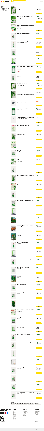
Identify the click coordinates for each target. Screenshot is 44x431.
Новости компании (37, 410)
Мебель (13, 411)
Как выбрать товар (25, 410)
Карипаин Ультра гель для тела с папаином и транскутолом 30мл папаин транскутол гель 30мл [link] (25, 134)
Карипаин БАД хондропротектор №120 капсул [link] (23, 91)
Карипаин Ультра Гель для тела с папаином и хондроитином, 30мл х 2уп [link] (25, 309)
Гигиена (13, 413)
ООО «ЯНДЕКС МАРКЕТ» (40, 429)
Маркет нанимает (36, 414)
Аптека (13, 417)
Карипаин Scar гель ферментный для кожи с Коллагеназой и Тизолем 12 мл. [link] (25, 234)
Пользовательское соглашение (8, 429)
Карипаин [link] (18, 250)
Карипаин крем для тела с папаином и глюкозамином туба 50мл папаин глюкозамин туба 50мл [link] (25, 200)
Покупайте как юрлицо (25, 412)
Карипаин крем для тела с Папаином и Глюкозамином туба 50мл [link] (25, 392)
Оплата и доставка (25, 411)
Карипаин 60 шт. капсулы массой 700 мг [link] (22, 58)
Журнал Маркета (25, 415)
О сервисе (24, 413)
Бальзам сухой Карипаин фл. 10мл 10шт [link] (22, 317)
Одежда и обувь (14, 415)
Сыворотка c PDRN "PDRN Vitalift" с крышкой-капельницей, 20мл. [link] (25, 359)
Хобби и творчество (15, 419)
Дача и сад (14, 420)
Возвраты (24, 414)
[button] (13, 6)
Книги (13, 421)
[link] (14, 403)
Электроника (14, 414)
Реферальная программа (37, 411)
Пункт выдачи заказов (37, 413)
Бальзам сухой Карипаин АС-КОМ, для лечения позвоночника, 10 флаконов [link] (25, 16)
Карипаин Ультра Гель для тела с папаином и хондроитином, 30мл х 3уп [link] (25, 184)
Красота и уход (14, 418)
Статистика (3, 429)
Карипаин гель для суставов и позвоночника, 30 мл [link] (23, 125)
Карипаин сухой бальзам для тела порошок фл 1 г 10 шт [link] (24, 267)
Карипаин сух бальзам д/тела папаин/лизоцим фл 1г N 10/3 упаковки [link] (24, 159)
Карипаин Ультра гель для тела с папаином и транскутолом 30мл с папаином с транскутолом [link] (25, 175)
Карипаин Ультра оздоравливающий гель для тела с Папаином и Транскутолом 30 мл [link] (25, 343)
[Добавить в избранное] (15, 8)
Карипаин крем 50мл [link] (19, 150)
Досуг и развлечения (15, 410)
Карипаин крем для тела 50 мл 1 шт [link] (21, 284)
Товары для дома (14, 416)
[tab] (3, 3)
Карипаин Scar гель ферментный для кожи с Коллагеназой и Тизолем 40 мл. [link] (25, 276)
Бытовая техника (14, 412)
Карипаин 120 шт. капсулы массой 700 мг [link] (22, 108)
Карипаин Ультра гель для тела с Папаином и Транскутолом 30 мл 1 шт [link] (25, 75)
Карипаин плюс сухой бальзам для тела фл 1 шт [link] (23, 41)
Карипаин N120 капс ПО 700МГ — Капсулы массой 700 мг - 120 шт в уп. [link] (25, 67)
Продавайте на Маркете (25, 422)
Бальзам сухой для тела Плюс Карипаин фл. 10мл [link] (23, 33)
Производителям (36, 412)
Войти (41, 1)
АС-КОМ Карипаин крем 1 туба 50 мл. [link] (22, 83)
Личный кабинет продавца (26, 421)
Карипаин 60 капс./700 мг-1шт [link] (21, 208)
